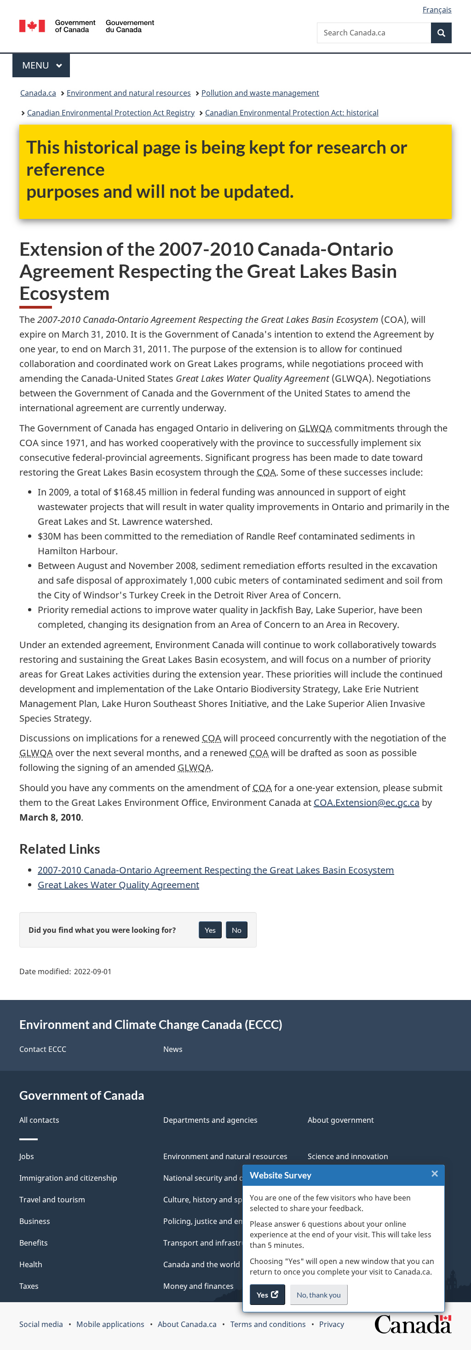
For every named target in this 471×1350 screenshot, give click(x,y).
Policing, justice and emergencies (221, 1221)
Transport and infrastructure (213, 1243)
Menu (37, 65)
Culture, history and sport (208, 1200)
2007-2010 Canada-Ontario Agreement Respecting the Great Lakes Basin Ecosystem (216, 870)
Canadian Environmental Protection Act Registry (111, 113)
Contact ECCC (42, 1049)
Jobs (26, 1156)
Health (30, 1264)
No (236, 929)
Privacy (331, 1324)
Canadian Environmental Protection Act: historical (292, 113)
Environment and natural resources (129, 93)
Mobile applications (110, 1324)
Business (34, 1221)
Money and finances (198, 1286)
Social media (41, 1324)
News (173, 1049)
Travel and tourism (52, 1200)
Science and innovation (348, 1156)
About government (341, 1120)
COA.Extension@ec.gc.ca (366, 802)
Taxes (29, 1286)
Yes (210, 929)
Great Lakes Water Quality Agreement (118, 885)
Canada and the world (201, 1264)
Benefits (33, 1243)
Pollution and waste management (260, 93)
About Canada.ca (187, 1324)
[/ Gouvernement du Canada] (86, 27)
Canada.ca (38, 93)
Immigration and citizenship (68, 1178)
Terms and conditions (268, 1324)
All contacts (39, 1120)
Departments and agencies (210, 1120)
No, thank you (319, 1297)
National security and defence (215, 1178)
